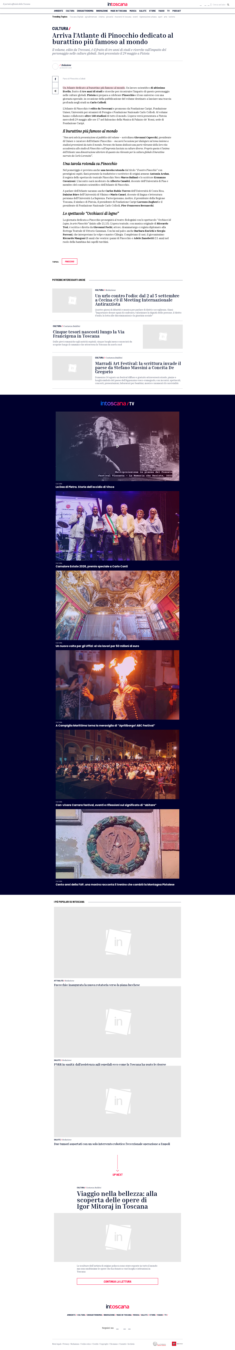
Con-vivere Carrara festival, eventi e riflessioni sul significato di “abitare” (106, 805)
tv (168, 11)
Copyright (104, 1344)
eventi (135, 16)
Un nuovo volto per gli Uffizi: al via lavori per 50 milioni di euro (97, 646)
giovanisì (109, 16)
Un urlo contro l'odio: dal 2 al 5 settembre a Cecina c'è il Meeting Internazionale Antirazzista (137, 300)
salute (142, 11)
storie (152, 11)
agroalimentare (91, 16)
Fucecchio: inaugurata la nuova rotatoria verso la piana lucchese (97, 985)
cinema (102, 16)
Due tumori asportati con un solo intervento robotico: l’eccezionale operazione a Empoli (112, 1144)
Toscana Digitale (76, 16)
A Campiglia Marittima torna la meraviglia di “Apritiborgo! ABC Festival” (105, 725)
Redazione (66, 65)
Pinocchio (69, 261)
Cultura (60, 28)
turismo (172, 16)
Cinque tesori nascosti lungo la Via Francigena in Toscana (88, 334)
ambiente (58, 11)
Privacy (66, 1344)
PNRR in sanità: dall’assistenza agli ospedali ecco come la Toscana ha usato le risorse (110, 1064)
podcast (176, 11)
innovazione (102, 11)
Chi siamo (114, 1344)
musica (133, 11)
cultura (70, 11)
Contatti (122, 1344)
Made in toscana (119, 11)
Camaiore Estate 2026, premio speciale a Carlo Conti (92, 566)
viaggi (161, 11)
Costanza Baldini (71, 326)
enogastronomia (85, 11)
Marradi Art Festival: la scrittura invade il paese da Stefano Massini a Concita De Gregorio (138, 367)
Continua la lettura (117, 1281)
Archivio (131, 1344)
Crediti (95, 1344)
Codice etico (86, 1344)
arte (165, 16)
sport (160, 16)
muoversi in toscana (123, 16)
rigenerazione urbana (148, 16)
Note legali (56, 1344)
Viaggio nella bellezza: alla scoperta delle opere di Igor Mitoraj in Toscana (117, 1199)
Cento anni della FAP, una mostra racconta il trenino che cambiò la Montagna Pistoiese (115, 884)
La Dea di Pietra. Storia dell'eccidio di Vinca (85, 487)
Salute (57, 1060)
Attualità (58, 980)
